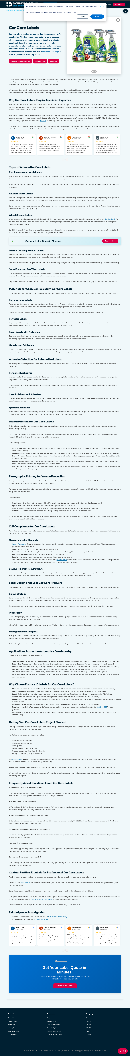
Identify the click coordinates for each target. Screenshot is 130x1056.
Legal (87, 1031)
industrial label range (50, 52)
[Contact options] (123, 1051)
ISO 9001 (88, 1028)
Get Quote (118, 4)
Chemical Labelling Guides (54, 1034)
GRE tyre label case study (57, 917)
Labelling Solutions (13, 1028)
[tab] (92, 71)
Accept (97, 16)
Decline (83, 16)
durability (43, 121)
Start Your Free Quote (64, 986)
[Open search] (125, 11)
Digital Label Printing (13, 1031)
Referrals (88, 1034)
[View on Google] (33, 137)
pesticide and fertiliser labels (42, 899)
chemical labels (110, 219)
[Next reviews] (66, 159)
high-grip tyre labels (41, 919)
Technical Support (52, 1021)
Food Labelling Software (53, 1024)
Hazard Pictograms (19, 544)
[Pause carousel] (118, 20)
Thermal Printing (12, 1021)
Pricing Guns (11, 1024)
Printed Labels (14, 10)
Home (7, 10)
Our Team (88, 1024)
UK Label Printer (12, 1034)
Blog (48, 1018)
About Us (88, 1021)
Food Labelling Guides (53, 1028)
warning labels (62, 560)
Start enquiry (110, 241)
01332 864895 (102, 707)
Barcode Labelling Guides (54, 1031)
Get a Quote (89, 1018)
